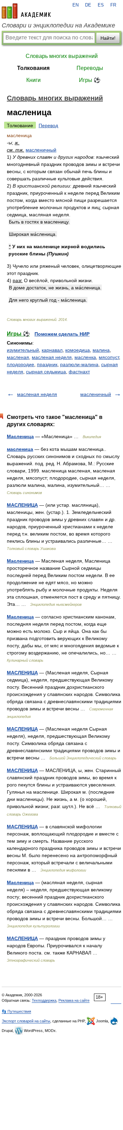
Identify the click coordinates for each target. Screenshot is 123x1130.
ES (101, 5)
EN (75, 5)
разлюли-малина (79, 364)
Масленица (20, 436)
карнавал (52, 350)
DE (88, 5)
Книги (33, 80)
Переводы (90, 68)
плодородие (20, 364)
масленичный (41, 150)
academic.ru (26, 11)
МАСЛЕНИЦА (22, 505)
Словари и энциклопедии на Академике (58, 25)
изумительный (23, 350)
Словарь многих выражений (62, 56)
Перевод (48, 125)
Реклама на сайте (74, 1000)
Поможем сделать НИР (62, 334)
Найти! (107, 38)
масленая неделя (52, 357)
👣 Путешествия (16, 1011)
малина (101, 350)
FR (113, 5)
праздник (47, 364)
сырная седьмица (46, 371)
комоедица (77, 350)
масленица (20, 449)
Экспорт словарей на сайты (26, 1021)
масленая (18, 357)
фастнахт (79, 371)
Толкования (33, 68)
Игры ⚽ (89, 80)
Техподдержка (44, 1000)
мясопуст (109, 357)
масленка (85, 357)
